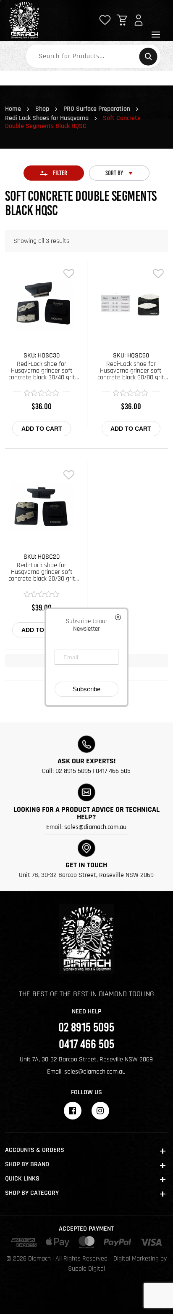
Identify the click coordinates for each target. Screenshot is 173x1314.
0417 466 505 (113, 771)
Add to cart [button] (41, 428)
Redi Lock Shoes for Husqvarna (47, 118)
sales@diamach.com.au (95, 827)
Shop (42, 108)
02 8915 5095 (73, 771)
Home (13, 108)
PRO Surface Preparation (96, 108)
